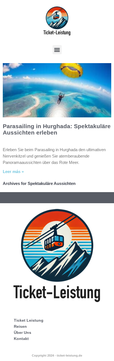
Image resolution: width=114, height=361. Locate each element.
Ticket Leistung (28, 320)
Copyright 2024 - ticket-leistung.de (57, 355)
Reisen (20, 326)
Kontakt (21, 338)
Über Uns (22, 332)
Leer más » (13, 171)
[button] (57, 49)
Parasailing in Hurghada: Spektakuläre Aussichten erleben (57, 129)
